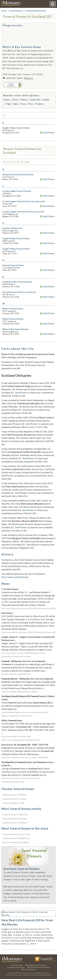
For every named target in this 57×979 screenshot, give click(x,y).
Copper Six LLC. (28, 973)
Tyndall (45, 99)
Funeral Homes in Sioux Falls (16, 834)
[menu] (53, 3)
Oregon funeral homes (16, 967)
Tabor (15, 103)
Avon (23, 103)
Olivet (15, 99)
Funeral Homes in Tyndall (14, 799)
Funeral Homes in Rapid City (16, 838)
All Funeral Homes (28, 969)
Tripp (8, 103)
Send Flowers (48, 132)
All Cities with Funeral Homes (38, 967)
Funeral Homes (17, 965)
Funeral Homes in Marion (14, 818)
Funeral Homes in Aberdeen (15, 842)
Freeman (39, 103)
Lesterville (34, 99)
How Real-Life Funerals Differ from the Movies (27, 922)
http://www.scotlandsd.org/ (14, 577)
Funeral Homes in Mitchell (14, 814)
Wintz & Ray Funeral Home (21, 47)
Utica (30, 103)
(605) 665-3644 (14, 78)
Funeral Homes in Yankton (14, 822)
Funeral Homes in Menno (14, 794)
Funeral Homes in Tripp (13, 803)
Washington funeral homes (35, 965)
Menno (23, 99)
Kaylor (6, 99)
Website (28, 78)
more (34, 943)
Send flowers (21, 392)
